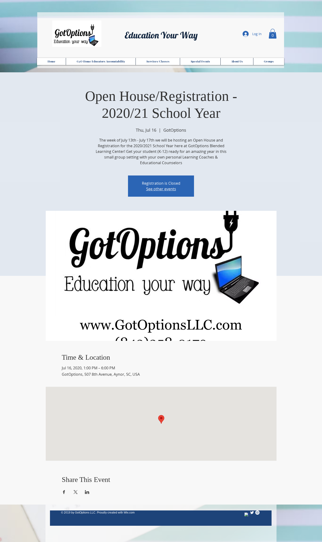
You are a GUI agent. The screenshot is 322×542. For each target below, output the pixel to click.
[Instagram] (257, 512)
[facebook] (246, 515)
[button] (272, 34)
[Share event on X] (75, 492)
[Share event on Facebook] (64, 492)
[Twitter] (252, 512)
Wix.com (129, 512)
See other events (161, 189)
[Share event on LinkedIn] (87, 492)
